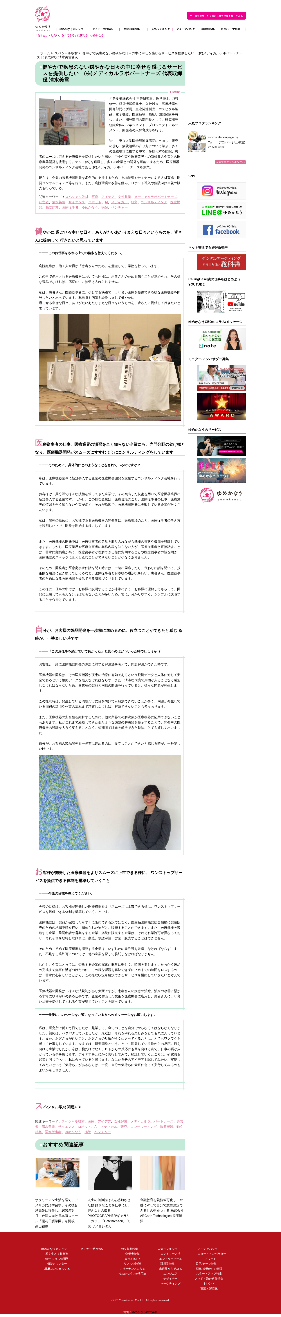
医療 (95, 197)
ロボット (94, 202)
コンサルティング (154, 202)
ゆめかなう (90, 207)
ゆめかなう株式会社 (145, 1312)
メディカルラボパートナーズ (155, 197)
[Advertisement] (217, 88)
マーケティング (167, 1283)
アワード (209, 1258)
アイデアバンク (184, 29)
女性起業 (124, 197)
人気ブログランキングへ (230, 162)
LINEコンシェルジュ (54, 1268)
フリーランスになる (129, 1268)
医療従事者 (70, 207)
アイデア (108, 197)
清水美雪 (58, 202)
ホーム (45, 53)
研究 (134, 202)
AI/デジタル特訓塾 (55, 1258)
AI (106, 202)
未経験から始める (167, 1268)
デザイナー (168, 1278)
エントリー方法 (167, 1253)
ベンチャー (119, 207)
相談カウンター (54, 1263)
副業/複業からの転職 (206, 1268)
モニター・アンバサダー (207, 1253)
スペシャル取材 (66, 53)
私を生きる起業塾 (55, 1253)
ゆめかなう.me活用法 (129, 1273)
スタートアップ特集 (206, 1273)
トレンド (208, 1283)
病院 (104, 207)
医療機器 (166, 1126)
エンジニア (168, 1273)
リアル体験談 (129, 1263)
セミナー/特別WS (104, 29)
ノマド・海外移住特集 (206, 1278)
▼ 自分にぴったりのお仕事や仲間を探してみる (216, 16)
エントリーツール (167, 1258)
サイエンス (76, 202)
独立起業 (52, 207)
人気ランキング (159, 29)
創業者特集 (130, 1253)
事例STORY (129, 1258)
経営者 (44, 202)
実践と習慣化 (206, 1288)
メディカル (119, 202)
